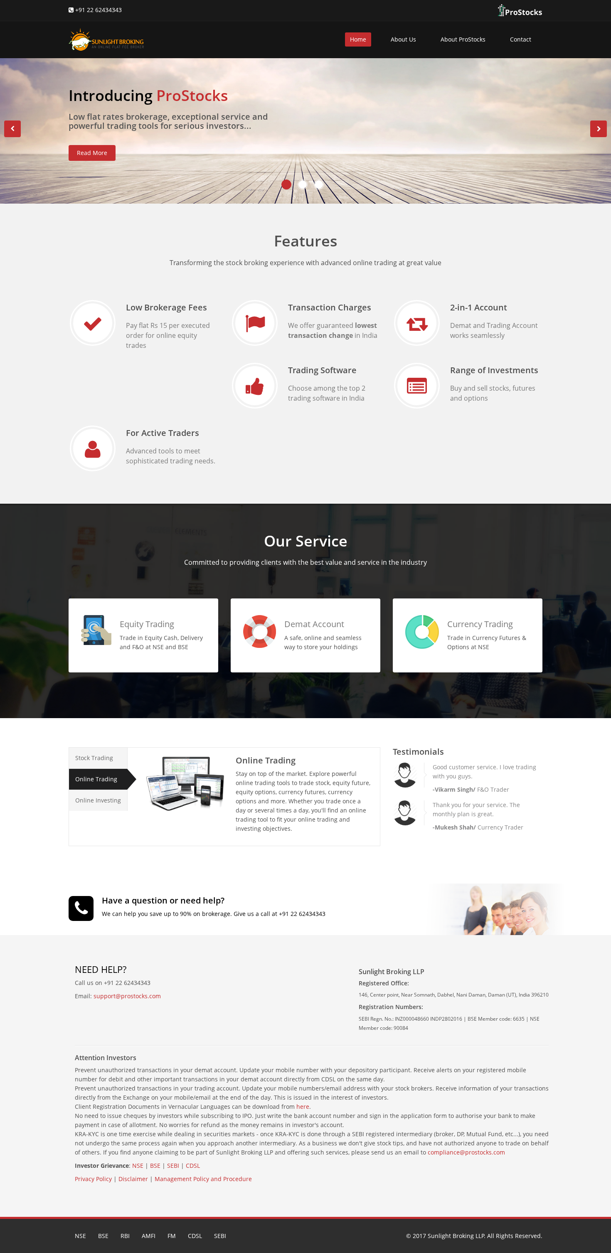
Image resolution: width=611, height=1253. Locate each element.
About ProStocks (463, 39)
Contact (520, 39)
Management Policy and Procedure (203, 1179)
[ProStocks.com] (519, 10)
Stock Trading (94, 758)
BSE (155, 1165)
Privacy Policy (93, 1179)
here (302, 1106)
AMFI (148, 1236)
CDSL (193, 1165)
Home (358, 39)
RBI (125, 1236)
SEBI (173, 1165)
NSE (137, 1165)
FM (172, 1236)
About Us (403, 39)
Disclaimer (133, 1179)
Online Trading (96, 779)
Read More (92, 153)
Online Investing (98, 800)
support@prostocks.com (127, 996)
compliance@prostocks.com (466, 1152)
